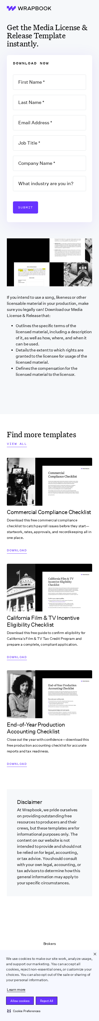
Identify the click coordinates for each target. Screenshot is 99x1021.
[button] (23, 1011)
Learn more (16, 989)
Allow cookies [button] (19, 1001)
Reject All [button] (46, 1001)
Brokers (49, 943)
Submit (25, 207)
